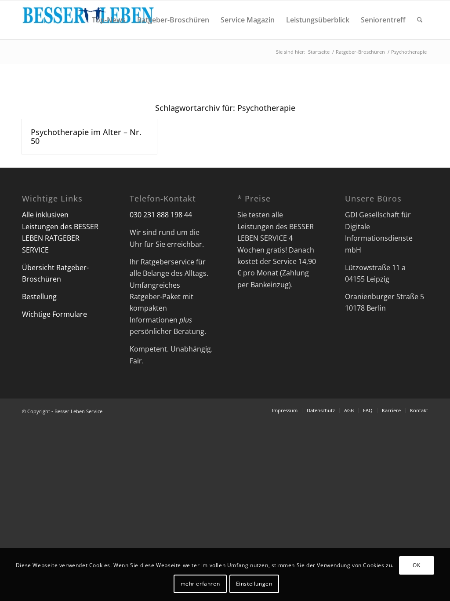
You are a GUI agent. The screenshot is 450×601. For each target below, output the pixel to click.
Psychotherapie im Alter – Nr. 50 (86, 136)
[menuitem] (108, 19)
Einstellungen (254, 583)
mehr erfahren (200, 583)
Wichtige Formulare (54, 314)
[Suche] (419, 19)
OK (416, 565)
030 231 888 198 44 (161, 215)
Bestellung (39, 296)
